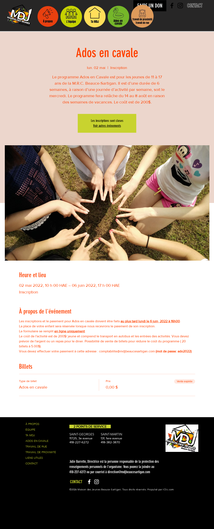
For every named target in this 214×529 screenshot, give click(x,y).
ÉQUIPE (30, 429)
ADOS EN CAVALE (36, 440)
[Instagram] (96, 482)
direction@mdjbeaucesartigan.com (129, 472)
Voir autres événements (107, 126)
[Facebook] (89, 482)
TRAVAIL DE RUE (36, 446)
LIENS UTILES (34, 457)
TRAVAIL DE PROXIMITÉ (40, 452)
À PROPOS (32, 424)
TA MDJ (30, 435)
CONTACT (31, 463)
